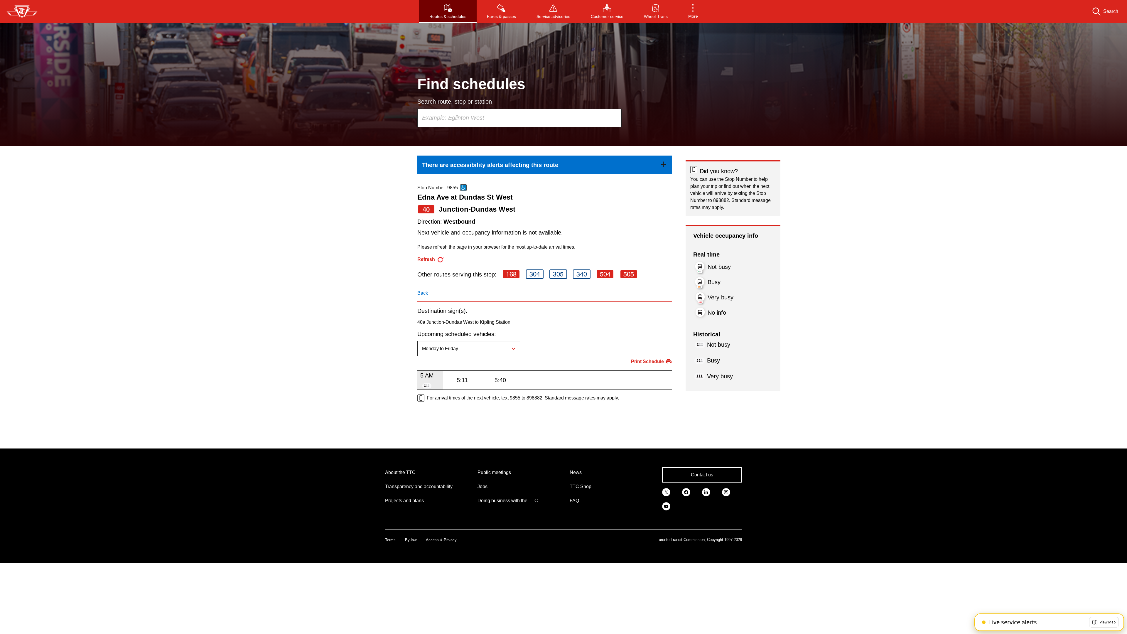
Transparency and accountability (419, 486)
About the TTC (400, 472)
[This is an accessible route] (463, 187)
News (576, 472)
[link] (544, 165)
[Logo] (22, 11)
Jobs (482, 486)
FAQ (574, 500)
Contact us (702, 474)
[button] (693, 11)
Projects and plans (404, 500)
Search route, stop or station (454, 101)
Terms (390, 540)
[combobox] (519, 118)
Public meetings (494, 472)
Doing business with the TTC (508, 500)
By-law (410, 540)
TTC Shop (580, 486)
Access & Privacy (441, 540)
